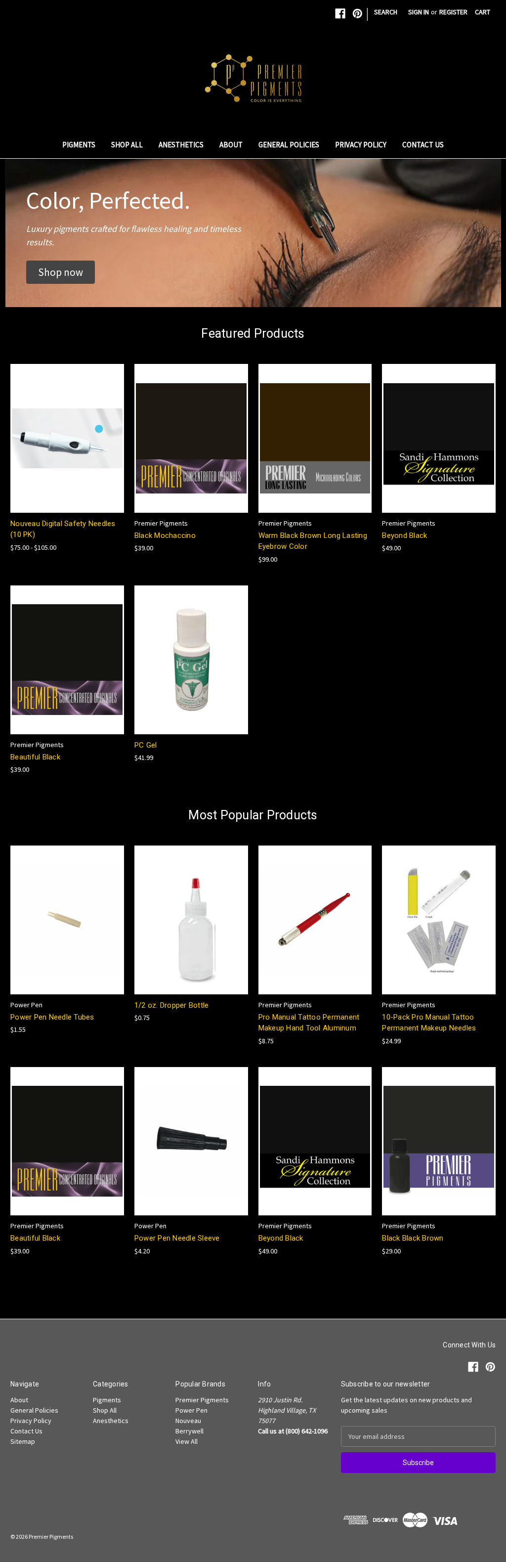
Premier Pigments (202, 1399)
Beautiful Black (35, 757)
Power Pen (191, 1410)
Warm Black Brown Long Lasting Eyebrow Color (312, 541)
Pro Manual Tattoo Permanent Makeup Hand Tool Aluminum (309, 1023)
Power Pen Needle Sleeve (177, 1238)
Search (385, 11)
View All (186, 1441)
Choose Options (67, 446)
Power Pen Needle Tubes (52, 1017)
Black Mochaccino (165, 535)
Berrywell (189, 1431)
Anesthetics (181, 144)
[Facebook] (340, 13)
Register (453, 11)
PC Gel (145, 745)
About (231, 144)
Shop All (127, 144)
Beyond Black (404, 535)
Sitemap (22, 1441)
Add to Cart (191, 446)
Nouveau (188, 1420)
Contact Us (423, 144)
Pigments (78, 144)
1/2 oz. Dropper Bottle (171, 1005)
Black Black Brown (412, 1238)
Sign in (418, 11)
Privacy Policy (360, 144)
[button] (60, 272)
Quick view (59, 429)
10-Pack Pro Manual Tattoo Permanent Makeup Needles (429, 1023)
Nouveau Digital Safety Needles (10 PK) (63, 529)
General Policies (288, 144)
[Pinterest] (357, 13)
